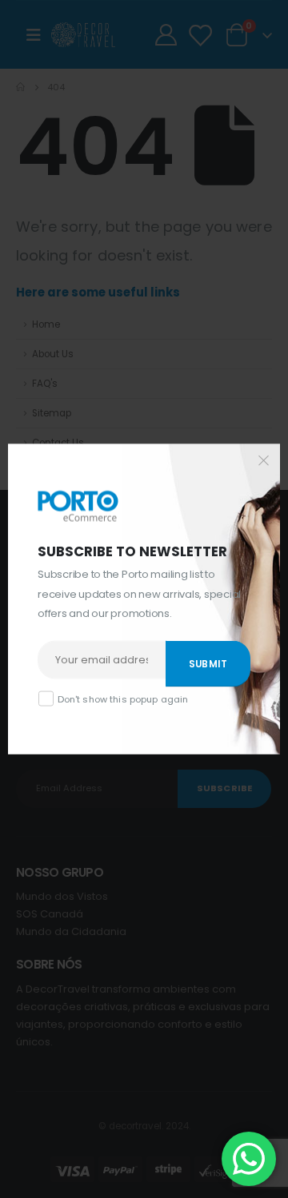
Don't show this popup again (123, 698)
